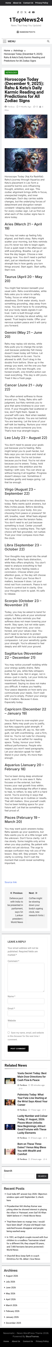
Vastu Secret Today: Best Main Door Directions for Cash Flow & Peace (32, 1077)
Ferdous (11, 106)
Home (8, 3)
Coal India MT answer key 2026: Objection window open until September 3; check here (27, 1197)
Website (12, 1020)
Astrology (11, 72)
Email (11, 1008)
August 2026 (12, 1276)
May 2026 (10, 1293)
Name (11, 996)
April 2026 (11, 1299)
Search (8, 1170)
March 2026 (11, 1305)
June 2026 (11, 1287)
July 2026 (10, 1281)
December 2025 (13, 1323)
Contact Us (28, 3)
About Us (17, 3)
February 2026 (12, 1311)
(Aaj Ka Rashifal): (34, 176)
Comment (13, 961)
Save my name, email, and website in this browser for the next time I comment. (26, 1036)
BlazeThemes (32, 1336)
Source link (11, 882)
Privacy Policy (41, 3)
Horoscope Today (14, 176)
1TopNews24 (26, 19)
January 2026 (12, 1317)
